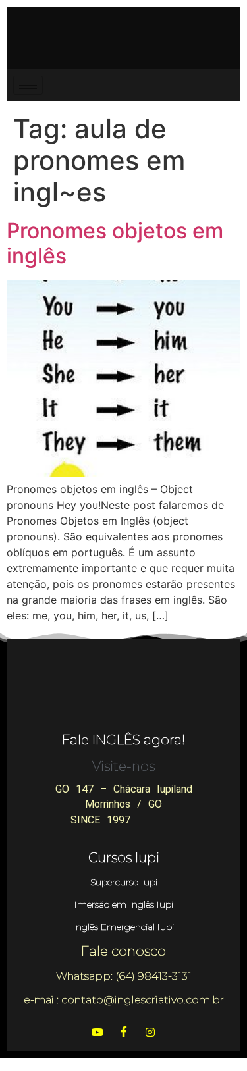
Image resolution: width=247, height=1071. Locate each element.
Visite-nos (123, 766)
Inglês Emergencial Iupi (123, 927)
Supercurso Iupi (123, 882)
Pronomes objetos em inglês (115, 243)
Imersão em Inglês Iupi (123, 904)
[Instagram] (150, 1031)
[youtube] (97, 1031)
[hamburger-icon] (28, 85)
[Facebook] (124, 1031)
